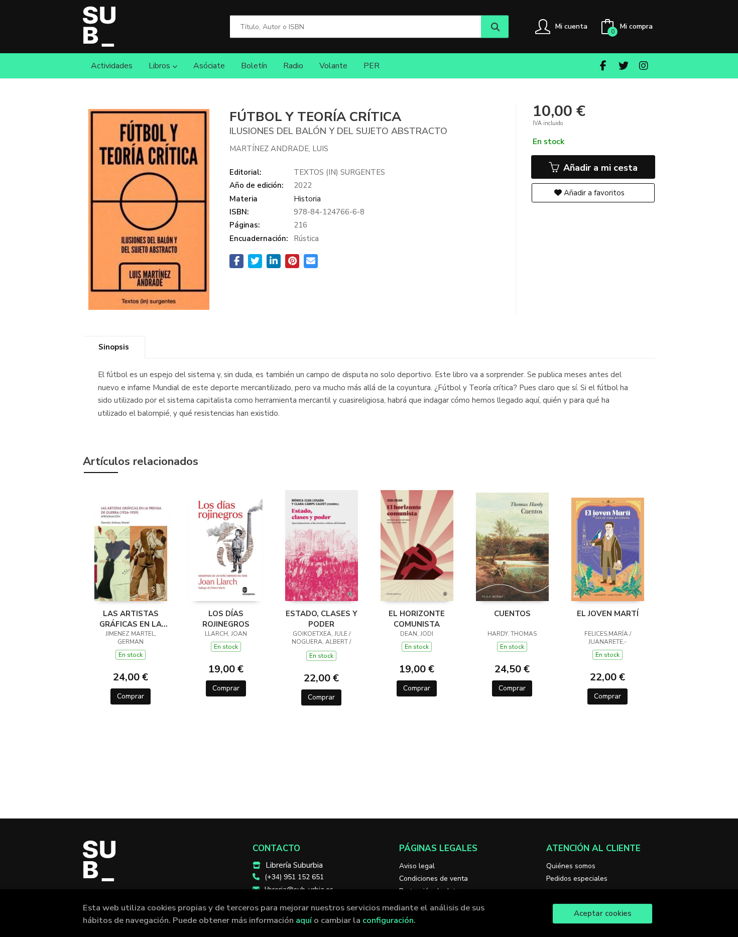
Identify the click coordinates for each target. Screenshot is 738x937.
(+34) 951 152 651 (294, 877)
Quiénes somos (570, 866)
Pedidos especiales (576, 878)
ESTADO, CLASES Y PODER (321, 619)
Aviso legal (417, 866)
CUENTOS (512, 614)
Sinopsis (113, 347)
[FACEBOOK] (603, 65)
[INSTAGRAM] (643, 65)
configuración (388, 920)
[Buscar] (495, 27)
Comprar (130, 696)
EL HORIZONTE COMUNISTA (417, 619)
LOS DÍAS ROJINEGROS (226, 619)
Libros (160, 65)
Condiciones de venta (433, 878)
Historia (307, 199)
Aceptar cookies (603, 913)
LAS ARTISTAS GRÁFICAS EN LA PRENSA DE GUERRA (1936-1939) (131, 619)
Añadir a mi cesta (599, 168)
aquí (304, 920)
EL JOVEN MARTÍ (608, 614)
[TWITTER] (623, 65)
